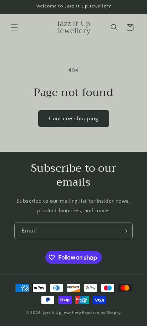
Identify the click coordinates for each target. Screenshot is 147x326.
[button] (14, 27)
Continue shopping (73, 119)
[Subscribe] (124, 231)
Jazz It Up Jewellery (62, 313)
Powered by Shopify (101, 313)
